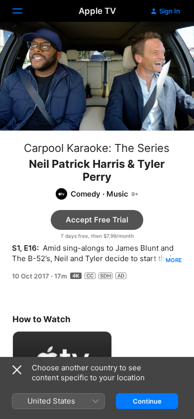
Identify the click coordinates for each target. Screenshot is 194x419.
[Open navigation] (23, 11)
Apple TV (97, 11)
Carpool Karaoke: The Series (97, 147)
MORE (174, 260)
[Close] (16, 369)
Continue (147, 401)
